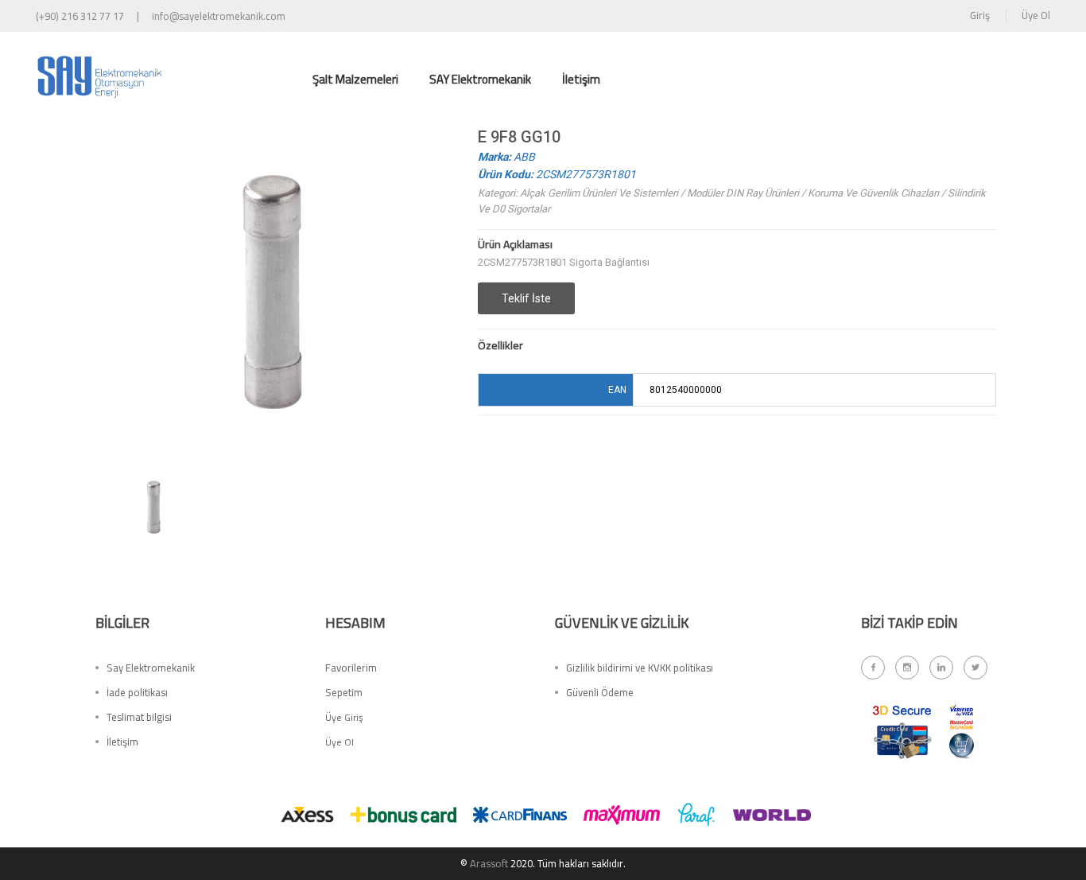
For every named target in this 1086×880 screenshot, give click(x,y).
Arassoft (489, 863)
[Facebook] (873, 667)
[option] (153, 506)
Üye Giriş (344, 717)
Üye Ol (1036, 15)
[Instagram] (907, 667)
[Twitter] (975, 667)
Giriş (980, 15)
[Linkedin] (941, 667)
